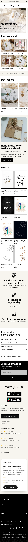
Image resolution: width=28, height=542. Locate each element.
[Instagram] (11, 528)
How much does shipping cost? (8, 353)
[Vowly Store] (14, 386)
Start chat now (4, 423)
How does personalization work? (9, 339)
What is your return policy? (7, 349)
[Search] (5, 5)
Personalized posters (6, 524)
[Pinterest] (16, 528)
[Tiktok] (13, 528)
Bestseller (13, 521)
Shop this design (7, 160)
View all (25, 168)
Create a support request (10, 416)
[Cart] (26, 5)
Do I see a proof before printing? (9, 342)
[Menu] (1, 5)
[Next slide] (25, 20)
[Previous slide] (2, 20)
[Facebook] (22, 528)
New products (5, 521)
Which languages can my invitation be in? (11, 356)
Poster (20, 521)
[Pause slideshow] (12, 31)
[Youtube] (19, 528)
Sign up (14, 377)
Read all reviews (5, 452)
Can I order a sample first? (7, 346)
